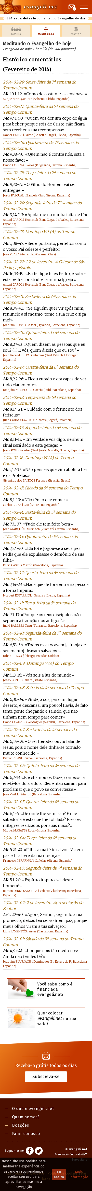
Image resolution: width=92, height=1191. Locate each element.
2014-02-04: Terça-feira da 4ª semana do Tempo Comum (40, 840)
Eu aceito (59, 1174)
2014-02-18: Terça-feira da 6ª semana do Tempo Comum (39, 400)
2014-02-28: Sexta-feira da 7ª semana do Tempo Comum (39, 85)
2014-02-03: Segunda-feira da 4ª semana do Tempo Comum (42, 871)
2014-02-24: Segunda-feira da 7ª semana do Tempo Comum (42, 205)
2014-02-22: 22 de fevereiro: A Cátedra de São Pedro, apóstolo (44, 264)
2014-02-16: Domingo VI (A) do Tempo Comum (38, 460)
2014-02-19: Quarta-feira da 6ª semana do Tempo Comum (41, 370)
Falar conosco (26, 1133)
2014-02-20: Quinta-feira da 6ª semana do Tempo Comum (41, 335)
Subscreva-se (46, 1076)
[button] (84, 7)
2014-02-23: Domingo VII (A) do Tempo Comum (39, 234)
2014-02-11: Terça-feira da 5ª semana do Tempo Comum (39, 605)
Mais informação (78, 1174)
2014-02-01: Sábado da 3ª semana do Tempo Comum (43, 941)
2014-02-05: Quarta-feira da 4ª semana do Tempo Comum (41, 804)
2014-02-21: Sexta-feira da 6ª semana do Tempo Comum (39, 299)
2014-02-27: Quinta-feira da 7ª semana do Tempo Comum (40, 109)
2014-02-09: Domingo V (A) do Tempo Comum (38, 666)
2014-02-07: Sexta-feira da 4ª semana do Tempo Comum (40, 732)
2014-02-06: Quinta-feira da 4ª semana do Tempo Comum (41, 768)
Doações (20, 1125)
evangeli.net (40, 6)
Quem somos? (26, 1117)
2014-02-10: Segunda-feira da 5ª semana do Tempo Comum (42, 636)
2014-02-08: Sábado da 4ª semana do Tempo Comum (43, 690)
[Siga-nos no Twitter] (39, 1151)
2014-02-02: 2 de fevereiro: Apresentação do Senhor (43, 905)
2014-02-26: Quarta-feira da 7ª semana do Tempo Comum (41, 145)
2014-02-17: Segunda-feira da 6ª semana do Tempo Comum (42, 430)
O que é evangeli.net (33, 1108)
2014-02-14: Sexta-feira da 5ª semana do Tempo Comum (39, 515)
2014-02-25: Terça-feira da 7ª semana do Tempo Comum (39, 175)
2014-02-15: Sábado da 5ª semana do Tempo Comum (42, 490)
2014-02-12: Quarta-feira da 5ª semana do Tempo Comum (40, 575)
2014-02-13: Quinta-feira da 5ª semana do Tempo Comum (40, 539)
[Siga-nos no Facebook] (30, 1151)
